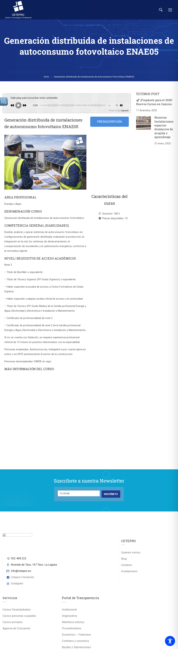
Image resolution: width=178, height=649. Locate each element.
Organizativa (69, 615)
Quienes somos (130, 552)
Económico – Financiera (76, 634)
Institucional (69, 609)
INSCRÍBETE (111, 494)
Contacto (126, 565)
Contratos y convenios (75, 641)
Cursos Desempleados (17, 609)
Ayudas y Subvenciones (76, 647)
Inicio (46, 76)
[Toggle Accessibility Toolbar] (170, 641)
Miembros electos (73, 622)
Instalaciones (129, 571)
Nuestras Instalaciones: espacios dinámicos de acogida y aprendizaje (164, 127)
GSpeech (125, 110)
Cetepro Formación (22, 577)
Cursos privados (13, 622)
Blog (124, 558)
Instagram (17, 583)
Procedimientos (71, 628)
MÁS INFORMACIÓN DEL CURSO (29, 369)
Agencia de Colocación (16, 628)
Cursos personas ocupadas (19, 615)
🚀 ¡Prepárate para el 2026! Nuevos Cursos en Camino (154, 102)
